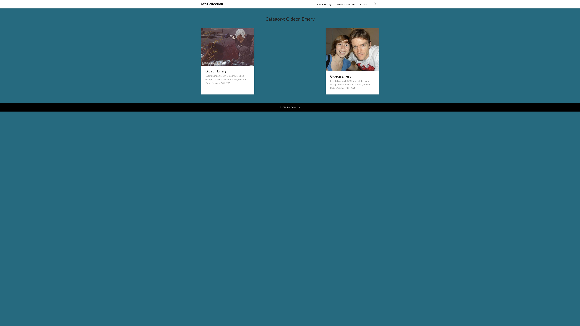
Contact (364, 4)
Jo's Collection (212, 4)
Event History (324, 4)
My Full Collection (346, 4)
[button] (375, 4)
